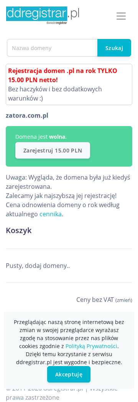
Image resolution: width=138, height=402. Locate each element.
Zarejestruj (52, 150)
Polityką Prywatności (91, 346)
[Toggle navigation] (121, 16)
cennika (50, 214)
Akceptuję (68, 374)
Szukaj (114, 48)
